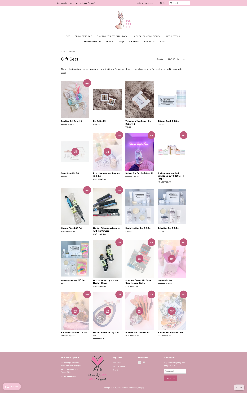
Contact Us (149, 41)
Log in (138, 3)
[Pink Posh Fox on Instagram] (144, 363)
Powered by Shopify (136, 387)
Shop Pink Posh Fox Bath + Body (112, 36)
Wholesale (134, 41)
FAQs (121, 41)
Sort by (160, 59)
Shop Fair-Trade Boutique (146, 36)
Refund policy (118, 370)
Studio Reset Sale (83, 36)
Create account (150, 3)
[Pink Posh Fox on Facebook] (139, 363)
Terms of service (119, 366)
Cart (164, 3)
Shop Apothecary (92, 41)
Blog (162, 41)
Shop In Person (172, 36)
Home (67, 36)
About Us (110, 41)
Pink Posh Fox (122, 387)
